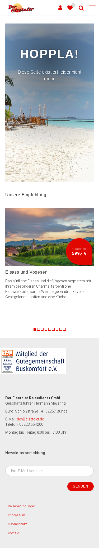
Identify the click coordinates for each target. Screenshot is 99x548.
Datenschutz (17, 524)
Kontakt (14, 533)
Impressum (16, 515)
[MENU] (92, 8)
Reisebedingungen (22, 506)
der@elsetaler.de (30, 419)
